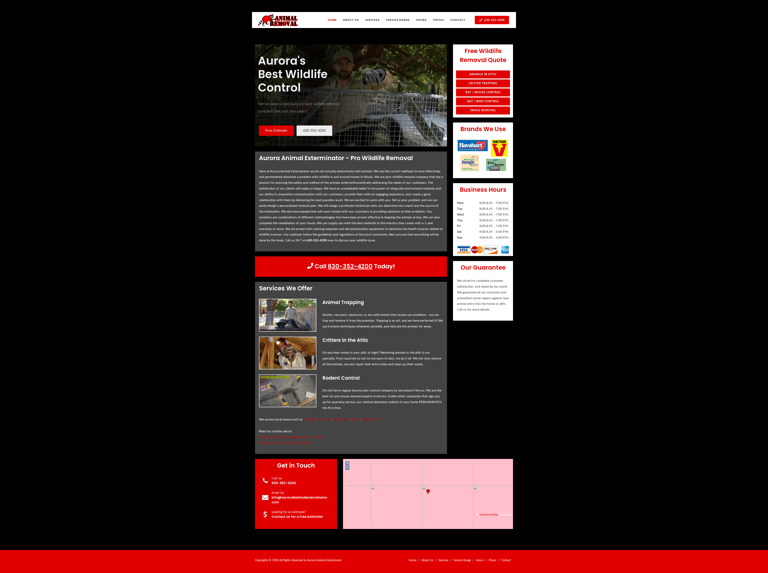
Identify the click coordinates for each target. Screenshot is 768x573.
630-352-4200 (494, 20)
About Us (427, 560)
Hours (480, 560)
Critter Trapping (483, 83)
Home (412, 560)
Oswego (309, 419)
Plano (356, 419)
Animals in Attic (483, 74)
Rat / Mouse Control (483, 92)
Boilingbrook (341, 419)
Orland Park (370, 419)
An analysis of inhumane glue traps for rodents (291, 437)
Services (443, 560)
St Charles (324, 419)
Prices (492, 560)
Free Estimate (276, 130)
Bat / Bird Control (483, 101)
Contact (506, 560)
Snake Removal (483, 110)
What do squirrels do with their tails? (285, 443)
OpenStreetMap (488, 514)
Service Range (462, 560)
